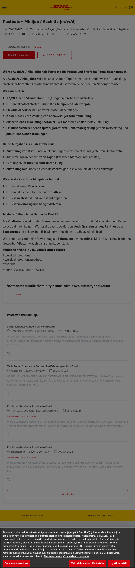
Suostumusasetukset (16, 563)
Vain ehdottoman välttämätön (87, 563)
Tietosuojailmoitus (53, 556)
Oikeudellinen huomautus (76, 556)
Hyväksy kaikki (119, 563)
